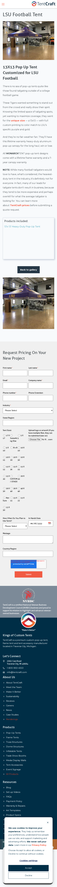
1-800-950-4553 (15, 668)
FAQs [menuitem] (8, 797)
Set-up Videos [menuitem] (13, 792)
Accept (28, 868)
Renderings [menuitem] (12, 719)
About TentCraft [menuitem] (14, 683)
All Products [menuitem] (12, 774)
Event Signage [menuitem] (13, 769)
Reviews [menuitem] (10, 701)
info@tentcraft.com (17, 672)
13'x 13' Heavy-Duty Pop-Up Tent (22, 226)
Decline (28, 875)
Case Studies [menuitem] (12, 715)
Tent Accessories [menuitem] (14, 765)
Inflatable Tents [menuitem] (14, 751)
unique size (18, 120)
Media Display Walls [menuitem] (16, 760)
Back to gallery (28, 269)
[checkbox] (15, 473)
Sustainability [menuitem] (12, 696)
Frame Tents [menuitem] (12, 737)
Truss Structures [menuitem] (14, 742)
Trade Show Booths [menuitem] (16, 756)
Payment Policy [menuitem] (14, 801)
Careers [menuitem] (10, 705)
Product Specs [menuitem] (13, 815)
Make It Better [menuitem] (13, 692)
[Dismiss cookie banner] (48, 823)
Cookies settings (28, 860)
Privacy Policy (39, 845)
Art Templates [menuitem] (13, 810)
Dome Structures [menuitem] (15, 747)
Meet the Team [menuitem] (14, 687)
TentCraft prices (19, 205)
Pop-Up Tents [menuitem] (13, 733)
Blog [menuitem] (8, 787)
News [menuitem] (9, 710)
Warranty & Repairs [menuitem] (15, 806)
